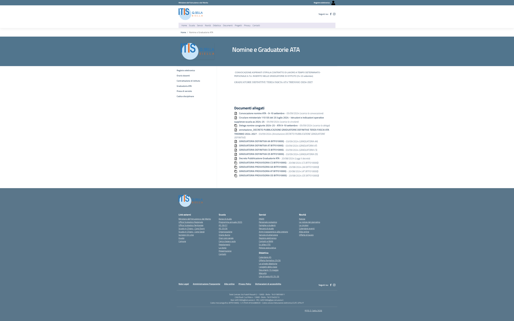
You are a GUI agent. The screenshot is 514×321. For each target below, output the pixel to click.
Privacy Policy (245, 283)
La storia (222, 247)
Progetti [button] (238, 25)
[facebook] (331, 14)
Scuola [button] (192, 25)
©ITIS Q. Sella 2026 (313, 310)
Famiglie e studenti (267, 225)
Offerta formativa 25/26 (270, 260)
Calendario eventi (307, 228)
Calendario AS (265, 257)
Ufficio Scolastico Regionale (191, 222)
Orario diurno (224, 234)
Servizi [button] (200, 25)
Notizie (302, 218)
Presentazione (225, 251)
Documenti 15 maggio (268, 270)
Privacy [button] (247, 25)
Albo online (304, 231)
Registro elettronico (186, 70)
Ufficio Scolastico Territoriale (191, 225)
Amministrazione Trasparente (206, 283)
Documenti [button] (228, 25)
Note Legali (184, 283)
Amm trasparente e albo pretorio (273, 231)
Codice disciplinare (185, 96)
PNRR (261, 218)
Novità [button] (208, 25)
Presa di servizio (184, 91)
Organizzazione (225, 231)
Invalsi (181, 238)
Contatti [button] (256, 25)
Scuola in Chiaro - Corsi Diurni (192, 228)
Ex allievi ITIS (265, 244)
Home (184, 25)
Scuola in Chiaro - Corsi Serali (192, 231)
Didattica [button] (217, 25)
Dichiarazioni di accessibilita (268, 283)
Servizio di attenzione (268, 234)
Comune (182, 241)
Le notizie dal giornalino (309, 222)
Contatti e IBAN (266, 241)
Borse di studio (225, 218)
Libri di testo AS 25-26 (269, 276)
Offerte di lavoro (306, 234)
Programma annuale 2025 (230, 222)
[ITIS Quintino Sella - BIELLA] (191, 14)
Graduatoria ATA (184, 86)
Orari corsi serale (226, 238)
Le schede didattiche (268, 263)
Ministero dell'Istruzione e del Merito (195, 218)
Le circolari (303, 225)
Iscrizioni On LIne (186, 234)
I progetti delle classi (268, 266)
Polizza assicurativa (267, 247)
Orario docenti (183, 75)
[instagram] (334, 14)
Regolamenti (224, 244)
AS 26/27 (223, 225)
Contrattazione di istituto (188, 80)
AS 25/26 (223, 228)
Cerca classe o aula (227, 241)
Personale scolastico (268, 222)
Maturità (263, 273)
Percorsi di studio (266, 228)
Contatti (222, 254)
